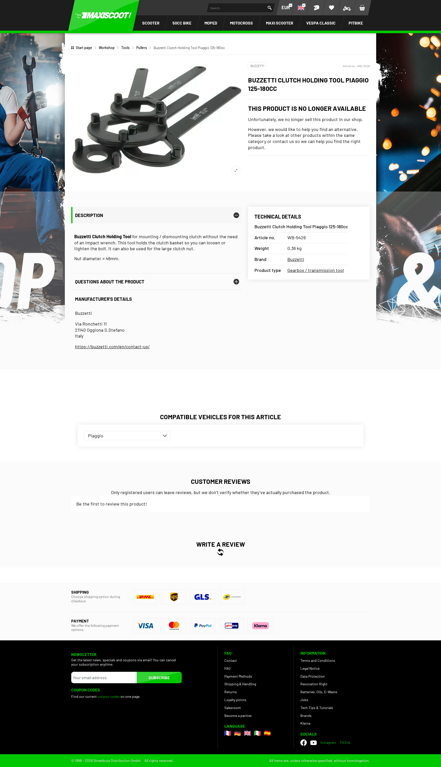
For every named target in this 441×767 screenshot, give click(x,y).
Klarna (305, 723)
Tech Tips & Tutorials (316, 707)
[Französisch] (227, 733)
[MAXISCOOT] (103, 15)
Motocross (241, 22)
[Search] (269, 7)
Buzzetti (257, 66)
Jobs (304, 700)
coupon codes (108, 696)
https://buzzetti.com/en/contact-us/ (112, 346)
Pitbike (356, 22)
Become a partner (238, 715)
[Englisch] (247, 733)
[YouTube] (313, 743)
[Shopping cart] (362, 7)
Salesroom (232, 707)
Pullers (141, 47)
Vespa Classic (321, 22)
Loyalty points (235, 700)
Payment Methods (238, 676)
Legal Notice (310, 668)
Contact (230, 660)
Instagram (328, 742)
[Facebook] (303, 743)
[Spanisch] (267, 733)
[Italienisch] (257, 733)
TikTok (345, 742)
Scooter (151, 22)
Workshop (107, 47)
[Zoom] (235, 170)
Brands (306, 715)
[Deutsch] (237, 733)
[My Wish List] (331, 7)
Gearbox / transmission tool (315, 270)
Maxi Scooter (279, 22)
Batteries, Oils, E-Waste (318, 692)
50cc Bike (182, 22)
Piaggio (95, 435)
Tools (125, 47)
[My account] (316, 7)
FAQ (227, 668)
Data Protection (312, 676)
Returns (230, 692)
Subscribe (159, 677)
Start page (84, 47)
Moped (210, 22)
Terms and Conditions (317, 660)
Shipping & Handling (240, 684)
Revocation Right (313, 684)
